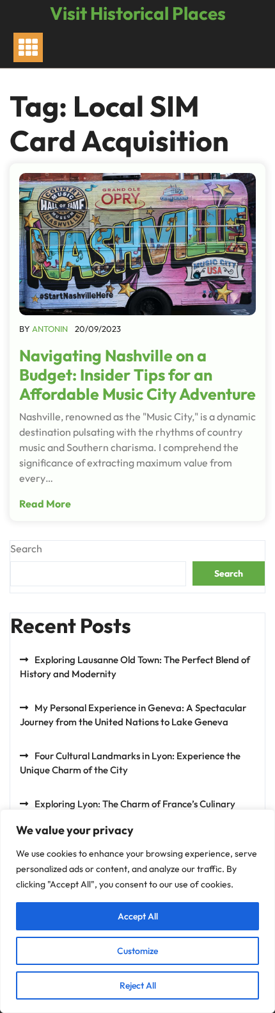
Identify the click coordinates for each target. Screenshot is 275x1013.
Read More (45, 503)
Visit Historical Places (138, 13)
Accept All (138, 916)
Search (26, 548)
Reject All (138, 985)
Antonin (50, 329)
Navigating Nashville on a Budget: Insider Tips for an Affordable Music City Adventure (137, 374)
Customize (137, 951)
